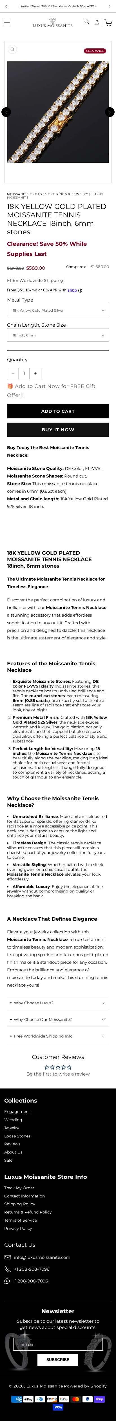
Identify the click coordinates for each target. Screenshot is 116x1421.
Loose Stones (17, 1136)
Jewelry (11, 1128)
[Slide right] (110, 112)
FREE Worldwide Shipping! (36, 280)
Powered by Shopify (85, 1386)
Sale (8, 1160)
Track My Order (19, 1188)
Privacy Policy (18, 1228)
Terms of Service (20, 1220)
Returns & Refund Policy (28, 1212)
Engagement (17, 1111)
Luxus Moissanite (44, 1386)
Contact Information (24, 1196)
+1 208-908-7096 (31, 1269)
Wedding (13, 1119)
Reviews (12, 1144)
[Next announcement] (110, 6)
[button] (7, 22)
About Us (13, 1152)
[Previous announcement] (6, 6)
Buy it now (58, 429)
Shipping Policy (19, 1204)
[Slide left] (6, 112)
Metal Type (20, 300)
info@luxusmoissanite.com (42, 1257)
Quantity (17, 359)
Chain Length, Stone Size (36, 325)
